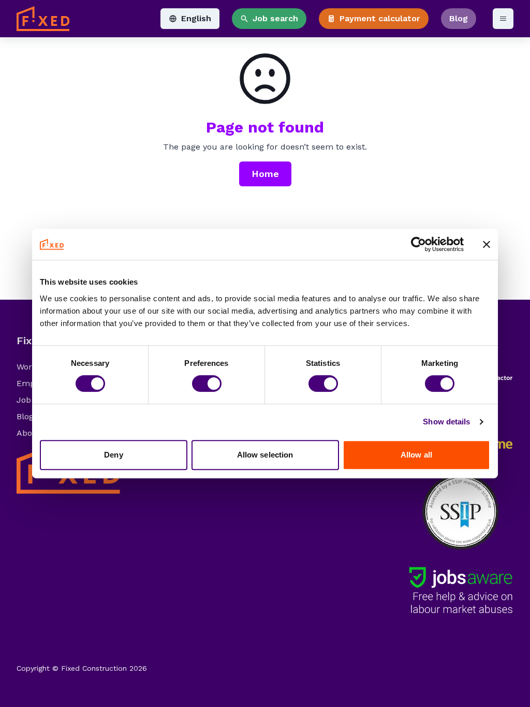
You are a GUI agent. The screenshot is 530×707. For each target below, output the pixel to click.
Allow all (416, 454)
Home (265, 173)
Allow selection (265, 454)
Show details (446, 421)
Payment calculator (380, 18)
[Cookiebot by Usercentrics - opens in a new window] (418, 244)
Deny (113, 454)
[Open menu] (503, 18)
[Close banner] (486, 244)
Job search (275, 18)
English (196, 18)
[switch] (207, 383)
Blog (458, 18)
